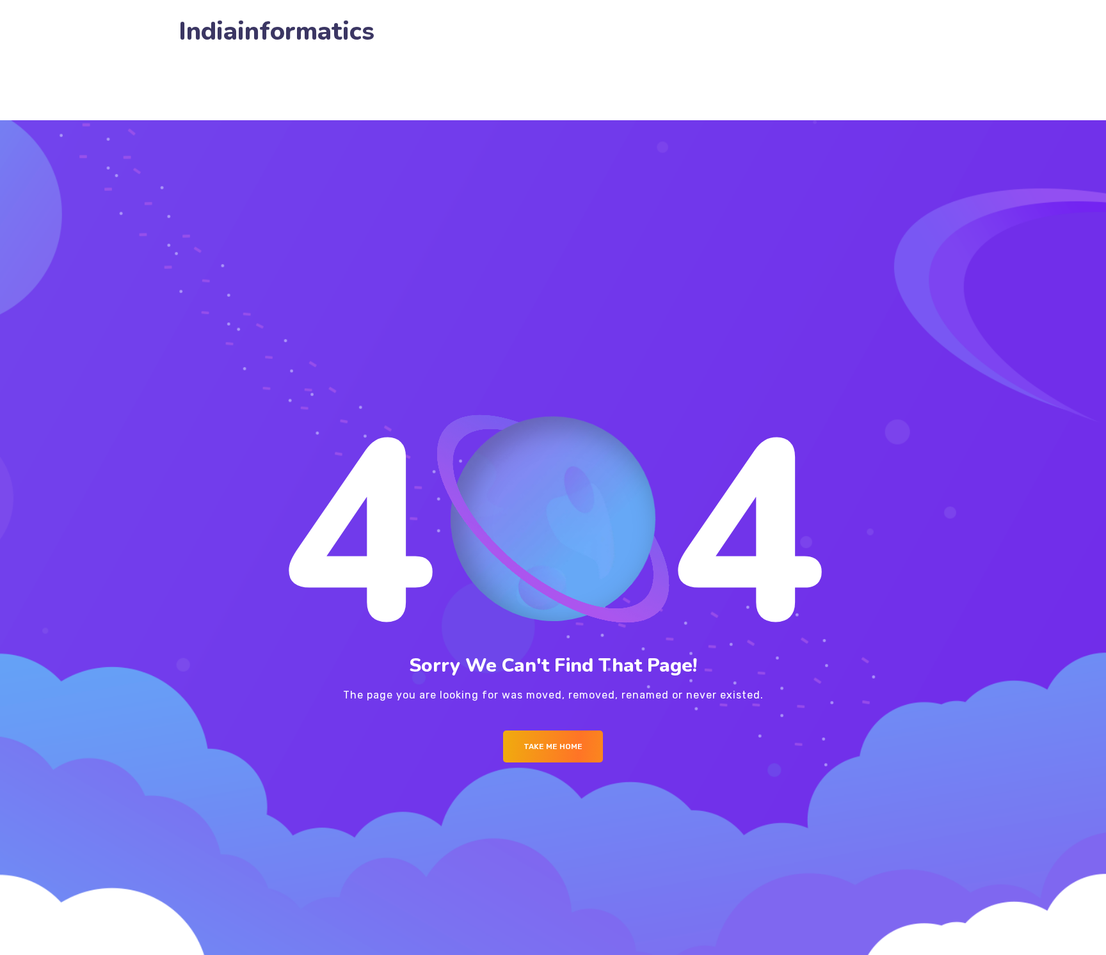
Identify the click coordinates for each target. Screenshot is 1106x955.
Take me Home (553, 746)
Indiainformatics (276, 31)
